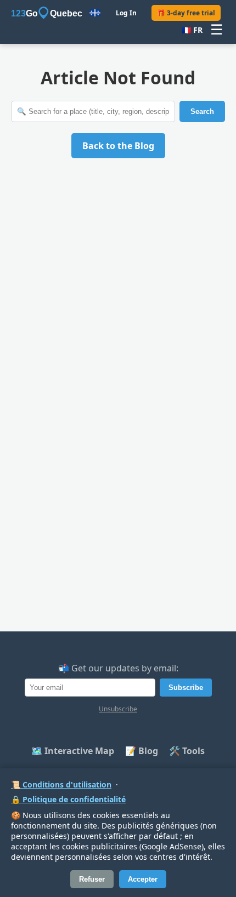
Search (202, 111)
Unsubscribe (118, 709)
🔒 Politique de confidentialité (68, 799)
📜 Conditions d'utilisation (61, 784)
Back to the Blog (118, 146)
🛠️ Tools (187, 751)
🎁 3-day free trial (186, 13)
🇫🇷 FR (192, 30)
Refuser (92, 879)
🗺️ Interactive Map (72, 751)
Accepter (143, 879)
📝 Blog (141, 751)
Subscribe (185, 687)
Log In (126, 13)
